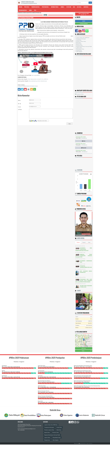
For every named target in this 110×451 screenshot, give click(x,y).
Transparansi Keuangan (81, 38)
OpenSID (90, 346)
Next (91, 301)
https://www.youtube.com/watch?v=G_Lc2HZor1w (38, 79)
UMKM (30, 10)
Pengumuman (79, 50)
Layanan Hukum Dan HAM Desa (82, 37)
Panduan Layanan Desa (81, 41)
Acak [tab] (89, 242)
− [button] (76, 338)
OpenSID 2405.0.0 (83, 443)
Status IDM (68, 7)
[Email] (25, 89)
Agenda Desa (79, 44)
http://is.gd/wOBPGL (36, 75)
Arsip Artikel (80, 238)
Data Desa (79, 7)
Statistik (79, 170)
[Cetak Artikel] (31, 89)
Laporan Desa (79, 47)
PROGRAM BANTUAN (22, 10)
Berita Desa (78, 42)
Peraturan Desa (45, 7)
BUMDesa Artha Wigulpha (84, 303)
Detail (83, 350)
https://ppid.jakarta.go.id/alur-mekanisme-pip (38, 81)
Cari (90, 2)
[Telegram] (28, 89)
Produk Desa (78, 40)
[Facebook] (19, 89)
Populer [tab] (84, 242)
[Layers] (90, 336)
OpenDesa (77, 443)
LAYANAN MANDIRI (84, 23)
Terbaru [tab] (78, 242)
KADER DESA (86, 7)
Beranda (20, 7)
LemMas (62, 7)
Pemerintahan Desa (35, 7)
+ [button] (76, 336)
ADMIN (83, 21)
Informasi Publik (54, 7)
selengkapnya (84, 140)
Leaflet (81, 346)
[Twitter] (22, 89)
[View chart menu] (91, 174)
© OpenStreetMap (85, 346)
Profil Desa (26, 7)
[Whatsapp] (34, 89)
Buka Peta (84, 348)
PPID (35, 10)
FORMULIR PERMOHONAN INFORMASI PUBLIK (28, 86)
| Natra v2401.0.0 (89, 443)
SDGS (74, 7)
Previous (77, 301)
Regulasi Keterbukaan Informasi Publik (84, 46)
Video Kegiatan (79, 51)
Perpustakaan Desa (80, 49)
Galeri (79, 291)
